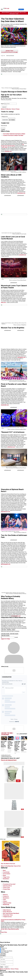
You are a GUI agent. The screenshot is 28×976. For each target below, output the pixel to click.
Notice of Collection (6, 109)
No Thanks (3, 955)
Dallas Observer (7, 910)
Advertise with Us (7, 885)
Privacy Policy (6, 889)
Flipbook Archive (7, 903)
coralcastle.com (22, 254)
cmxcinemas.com (21, 193)
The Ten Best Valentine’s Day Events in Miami (14, 133)
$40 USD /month (5, 635)
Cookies (10, 919)
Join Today (3, 953)
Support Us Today (5, 638)
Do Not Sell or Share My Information (10, 929)
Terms (13, 109)
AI (18, 919)
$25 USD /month (14, 633)
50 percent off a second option (12, 145)
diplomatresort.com (5, 511)
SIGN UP (4, 107)
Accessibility (15, 919)
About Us (5, 894)
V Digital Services (7, 916)
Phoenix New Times (8, 915)
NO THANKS (12, 120)
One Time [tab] (3, 629)
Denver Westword (7, 911)
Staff (4, 899)
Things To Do (6, 877)
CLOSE (3, 129)
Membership (6, 904)
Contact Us (6, 896)
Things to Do (4, 948)
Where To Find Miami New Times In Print (11, 866)
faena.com (3, 302)
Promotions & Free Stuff (9, 884)
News (4, 870)
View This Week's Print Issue (8, 863)
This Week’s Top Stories (6, 951)
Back (2, 967)
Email (2, 103)
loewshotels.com (5, 405)
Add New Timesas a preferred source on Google (9, 51)
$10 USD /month (5, 633)
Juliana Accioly (6, 27)
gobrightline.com (21, 357)
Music (4, 875)
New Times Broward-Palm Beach (11, 913)
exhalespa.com (8, 151)
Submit (6, 967)
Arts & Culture (6, 873)
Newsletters (6, 878)
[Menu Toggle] (2, 9)
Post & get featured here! (9, 760)
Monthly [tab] (9, 629)
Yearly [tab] (13, 629)
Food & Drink (6, 872)
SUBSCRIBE (5, 120)
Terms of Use (6, 887)
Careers (5, 901)
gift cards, (4, 147)
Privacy (17, 109)
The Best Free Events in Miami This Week (13, 135)
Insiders (3, 949)
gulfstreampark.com (5, 564)
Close (2, 975)
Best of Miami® (4, 952)
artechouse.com (11, 447)
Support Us (21, 9)
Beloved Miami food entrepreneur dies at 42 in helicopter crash (14, 13)
